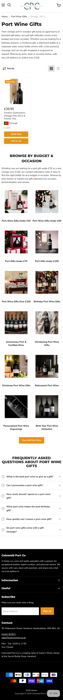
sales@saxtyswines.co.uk (14, 637)
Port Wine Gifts (19, 16)
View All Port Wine (31, 440)
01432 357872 (9, 634)
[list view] (58, 68)
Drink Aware (31, 690)
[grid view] (51, 68)
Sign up (47, 611)
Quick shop (16, 134)
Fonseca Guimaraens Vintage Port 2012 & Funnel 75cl (14, 115)
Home (5, 16)
